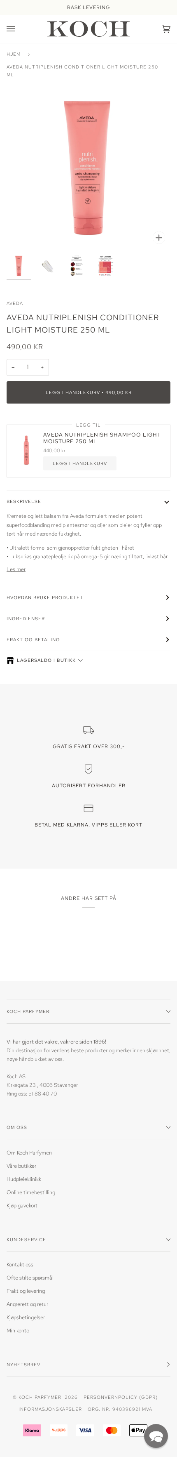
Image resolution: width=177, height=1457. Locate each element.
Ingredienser (26, 618)
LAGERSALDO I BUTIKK (46, 660)
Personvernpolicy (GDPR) (121, 1397)
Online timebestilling (31, 1192)
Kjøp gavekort (22, 1205)
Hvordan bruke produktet (45, 597)
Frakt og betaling (33, 639)
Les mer (16, 569)
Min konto (18, 1330)
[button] (156, 1436)
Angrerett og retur (27, 1304)
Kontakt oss (20, 1264)
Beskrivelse (24, 501)
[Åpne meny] (19, 29)
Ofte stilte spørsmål (30, 1277)
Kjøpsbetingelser (26, 1317)
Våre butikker (21, 1165)
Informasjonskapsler (50, 1409)
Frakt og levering (26, 1290)
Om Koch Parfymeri (29, 1152)
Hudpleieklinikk (24, 1179)
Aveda (15, 303)
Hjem (14, 54)
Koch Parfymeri (41, 1397)
